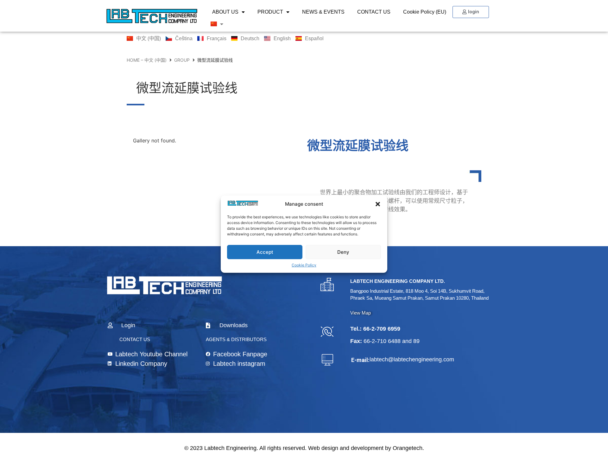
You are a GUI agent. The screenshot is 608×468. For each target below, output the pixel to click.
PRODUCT (270, 12)
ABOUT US (225, 12)
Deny (343, 252)
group (182, 60)
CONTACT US (373, 12)
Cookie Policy (304, 265)
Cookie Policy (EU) (424, 12)
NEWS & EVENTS (323, 12)
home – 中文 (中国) (147, 60)
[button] (378, 204)
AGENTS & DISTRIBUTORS (236, 339)
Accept (264, 252)
